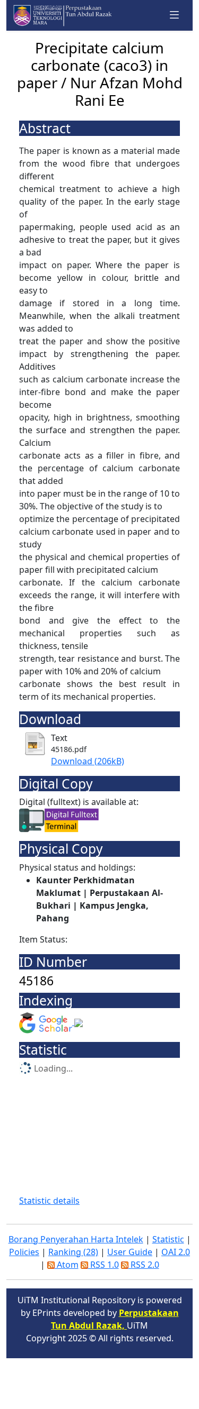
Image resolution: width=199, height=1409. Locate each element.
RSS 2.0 (143, 1264)
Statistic (168, 1239)
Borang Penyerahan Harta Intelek (75, 1239)
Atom (67, 1264)
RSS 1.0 (103, 1264)
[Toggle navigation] (174, 15)
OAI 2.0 (175, 1252)
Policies (24, 1252)
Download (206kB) (87, 761)
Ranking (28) (73, 1252)
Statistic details (49, 1200)
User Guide (129, 1252)
